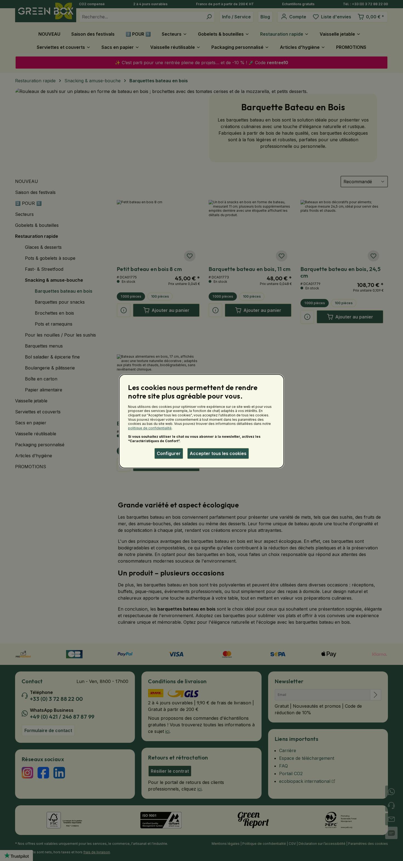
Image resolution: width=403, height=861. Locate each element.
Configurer (169, 453)
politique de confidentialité (150, 428)
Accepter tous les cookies (218, 453)
